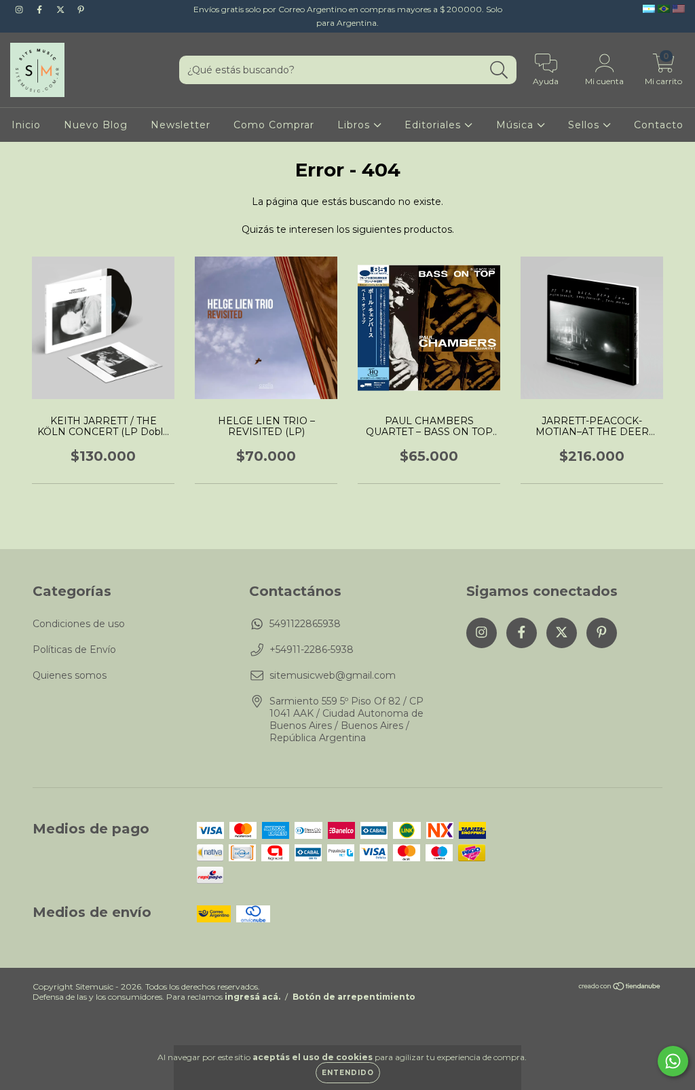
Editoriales (434, 125)
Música (516, 125)
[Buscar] (499, 70)
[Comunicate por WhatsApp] (673, 1061)
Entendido (348, 1072)
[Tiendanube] (620, 988)
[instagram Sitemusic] (20, 9)
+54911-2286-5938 (311, 649)
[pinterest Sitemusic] (81, 9)
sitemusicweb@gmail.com (332, 675)
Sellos (585, 125)
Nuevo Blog (96, 125)
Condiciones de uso (79, 624)
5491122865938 (305, 624)
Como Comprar (273, 125)
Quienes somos (70, 675)
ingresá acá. (252, 997)
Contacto (658, 125)
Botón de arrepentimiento (354, 997)
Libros (355, 125)
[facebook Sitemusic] (41, 9)
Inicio (26, 125)
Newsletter (180, 125)
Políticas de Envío (74, 649)
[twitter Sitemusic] (62, 9)
